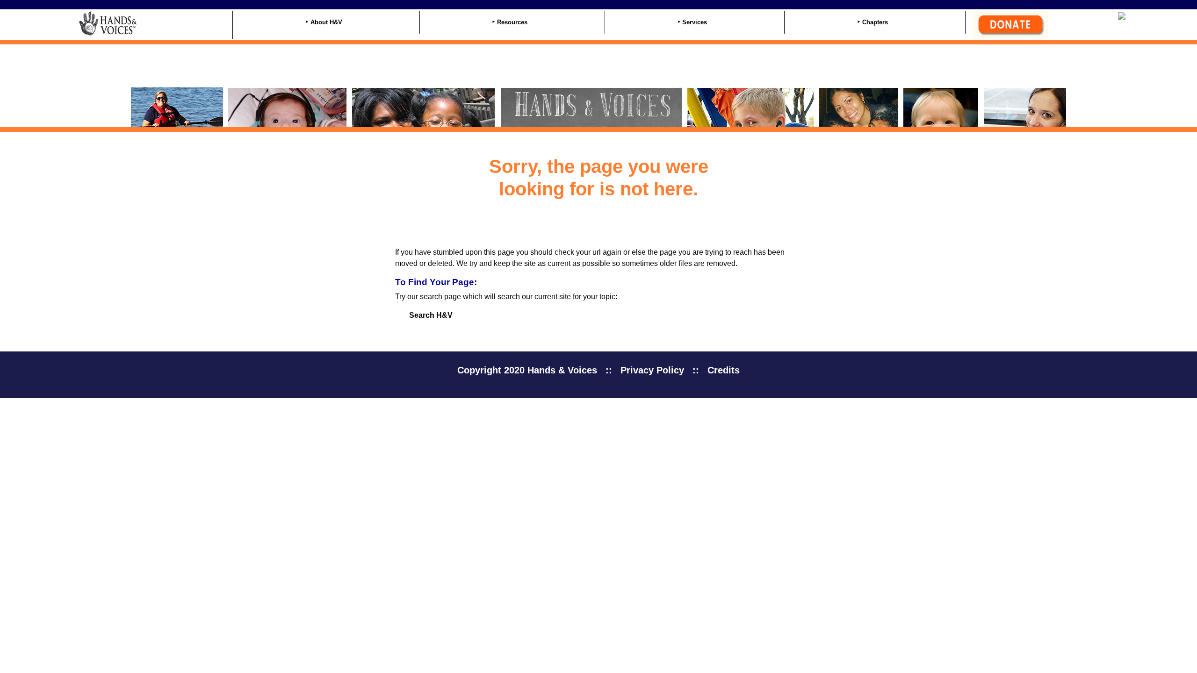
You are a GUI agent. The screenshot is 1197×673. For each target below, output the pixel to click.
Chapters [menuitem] (875, 22)
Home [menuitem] (153, 23)
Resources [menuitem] (512, 22)
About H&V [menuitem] (326, 22)
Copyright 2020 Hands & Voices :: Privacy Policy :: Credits (598, 370)
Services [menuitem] (694, 22)
